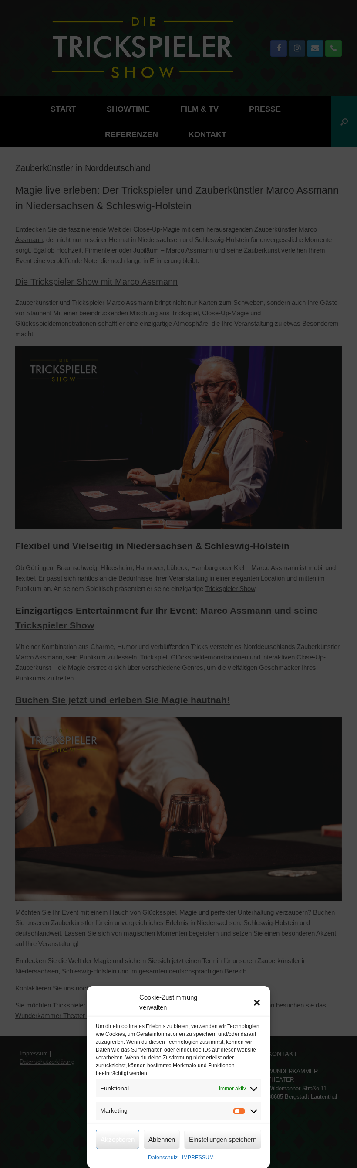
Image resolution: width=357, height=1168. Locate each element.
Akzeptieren (118, 1139)
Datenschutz (163, 1157)
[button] (257, 1002)
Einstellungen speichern (222, 1139)
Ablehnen (161, 1139)
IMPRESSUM (198, 1157)
